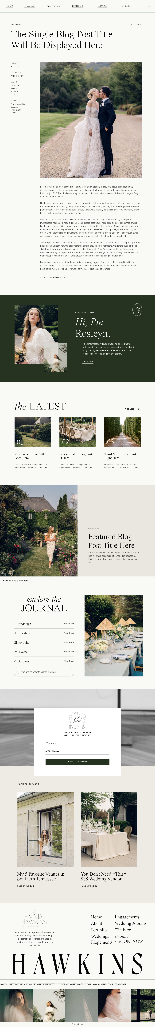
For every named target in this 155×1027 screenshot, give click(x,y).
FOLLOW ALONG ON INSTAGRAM (32, 984)
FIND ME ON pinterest (70, 984)
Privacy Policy (77, 1024)
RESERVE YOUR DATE (99, 984)
